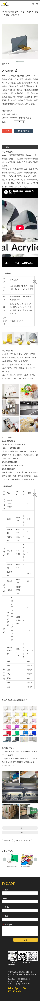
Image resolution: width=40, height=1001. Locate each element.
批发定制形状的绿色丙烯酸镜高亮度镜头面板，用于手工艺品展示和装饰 (13, 867)
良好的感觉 (7, 840)
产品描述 (7, 147)
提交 (25, 940)
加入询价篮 (25, 131)
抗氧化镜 (27, 840)
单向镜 (17, 840)
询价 (7, 131)
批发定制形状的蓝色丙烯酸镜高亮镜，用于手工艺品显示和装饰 (27, 867)
